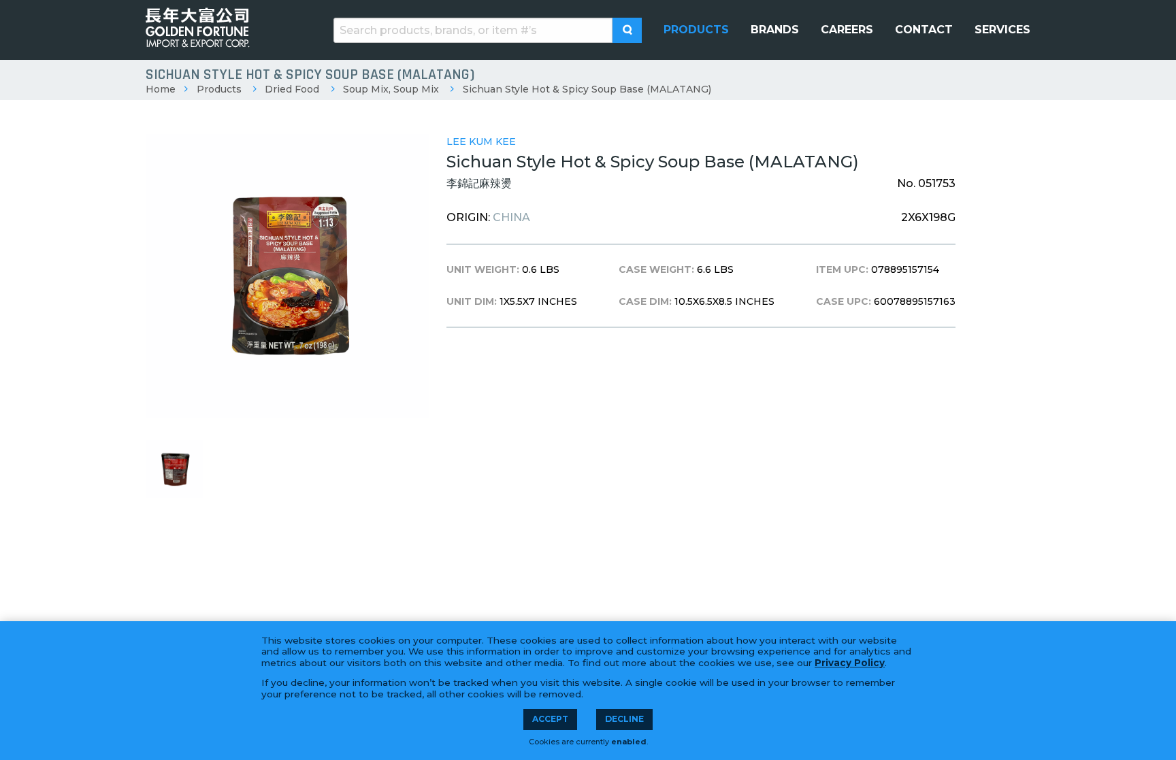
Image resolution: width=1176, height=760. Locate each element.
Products (219, 89)
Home (161, 89)
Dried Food (292, 89)
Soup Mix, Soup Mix (391, 89)
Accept (550, 719)
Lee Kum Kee (481, 141)
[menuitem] (696, 29)
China (511, 217)
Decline (624, 719)
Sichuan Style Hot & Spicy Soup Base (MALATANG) (587, 89)
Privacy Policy (850, 662)
